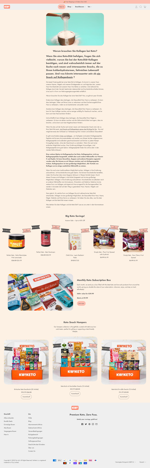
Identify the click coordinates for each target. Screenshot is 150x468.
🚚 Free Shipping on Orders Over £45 (75, 2)
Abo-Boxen (7, 428)
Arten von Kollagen (66, 136)
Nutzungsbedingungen (35, 438)
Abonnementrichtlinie (35, 424)
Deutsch (142, 462)
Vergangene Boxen (10, 431)
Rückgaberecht (33, 434)
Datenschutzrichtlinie (35, 428)
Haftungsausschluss (34, 441)
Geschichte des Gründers (36, 444)
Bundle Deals (8, 421)
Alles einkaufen (9, 418)
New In (6, 434)
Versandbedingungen (35, 431)
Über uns (31, 448)
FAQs (30, 418)
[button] (140, 6)
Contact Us (31, 451)
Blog (29, 421)
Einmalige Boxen (9, 424)
